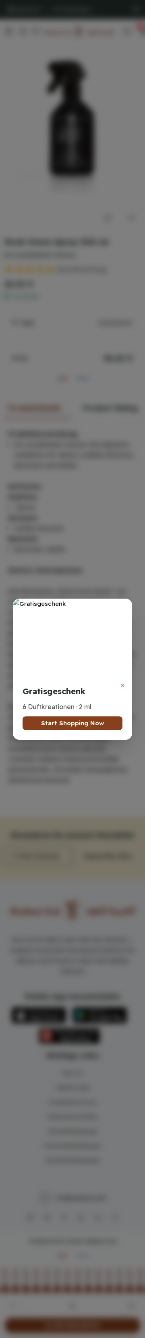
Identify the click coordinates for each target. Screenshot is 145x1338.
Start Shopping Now (72, 723)
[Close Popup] (122, 685)
